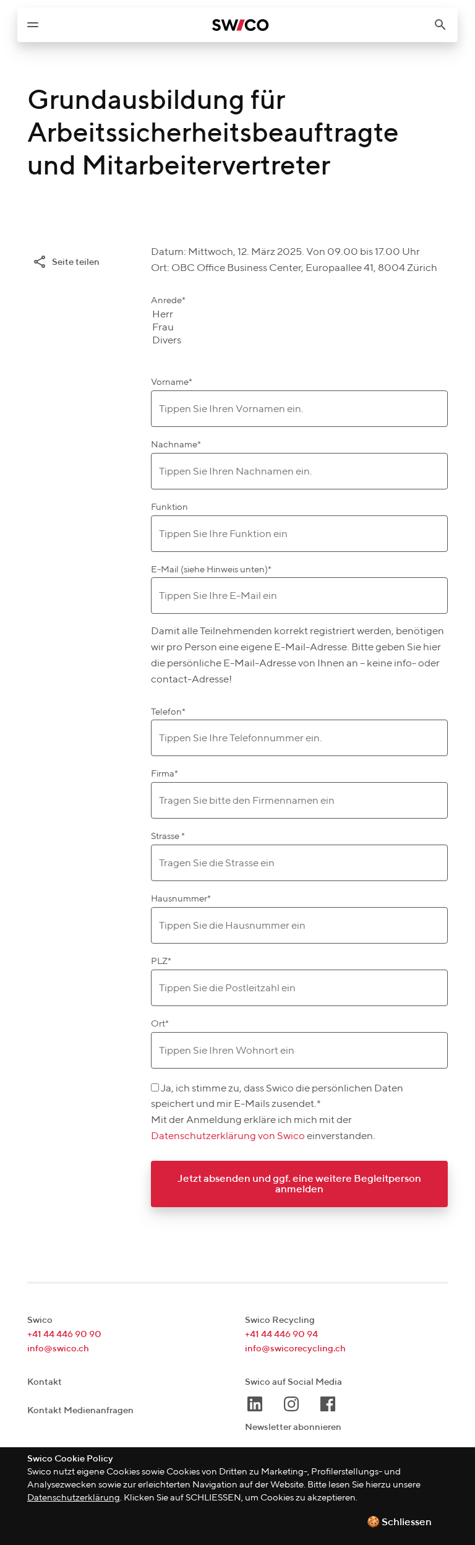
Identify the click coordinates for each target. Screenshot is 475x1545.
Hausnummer (181, 898)
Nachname (176, 444)
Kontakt (44, 1382)
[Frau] (166, 328)
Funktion (169, 507)
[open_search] (445, 24)
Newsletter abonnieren (293, 1427)
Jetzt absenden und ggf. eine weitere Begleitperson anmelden (299, 1184)
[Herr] (166, 315)
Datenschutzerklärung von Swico (229, 1136)
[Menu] (32, 25)
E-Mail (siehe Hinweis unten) (211, 569)
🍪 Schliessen (399, 1522)
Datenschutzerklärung (73, 1497)
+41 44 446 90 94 (281, 1334)
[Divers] (166, 341)
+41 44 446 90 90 (64, 1334)
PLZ (161, 961)
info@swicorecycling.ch (295, 1348)
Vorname (171, 382)
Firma (164, 773)
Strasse (168, 836)
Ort (160, 1023)
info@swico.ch (58, 1348)
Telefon (168, 712)
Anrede (168, 300)
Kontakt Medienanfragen (80, 1410)
